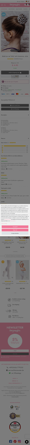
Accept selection (15, 233)
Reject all (15, 230)
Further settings (4, 223)
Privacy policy (12, 220)
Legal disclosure (8, 219)
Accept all (15, 226)
